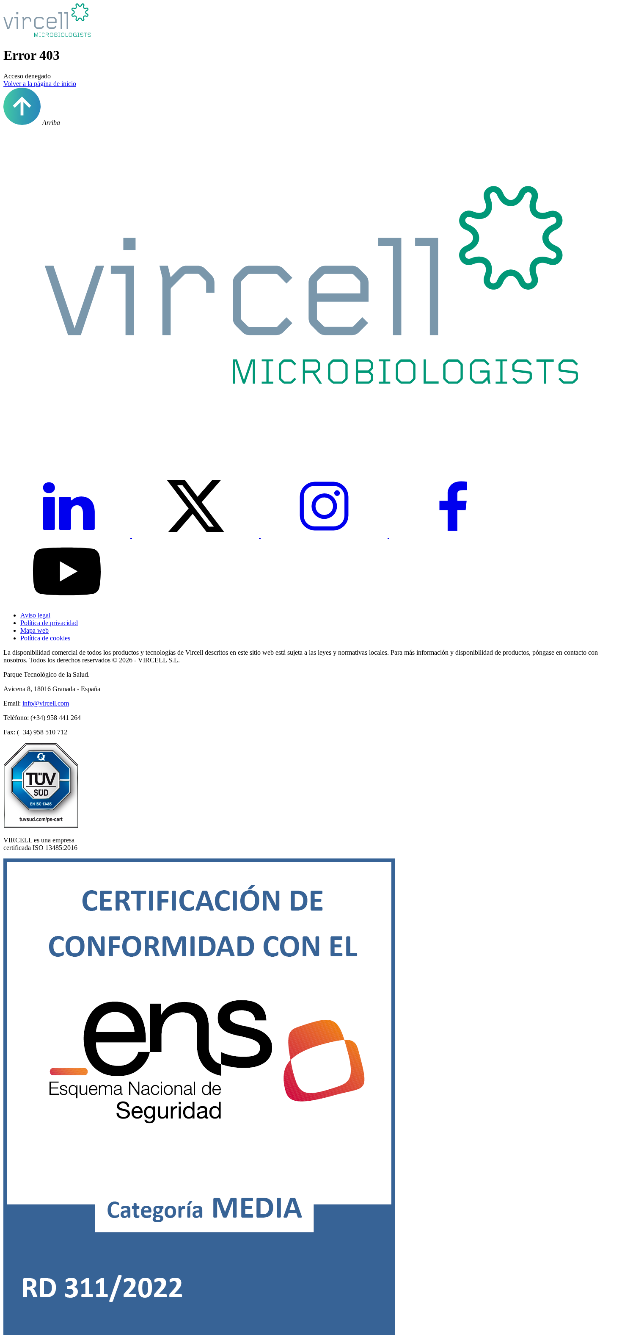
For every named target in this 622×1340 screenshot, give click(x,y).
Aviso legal (35, 615)
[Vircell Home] (311, 449)
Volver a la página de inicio (39, 83)
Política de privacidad (49, 622)
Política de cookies (45, 638)
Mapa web (34, 630)
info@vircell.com (45, 703)
